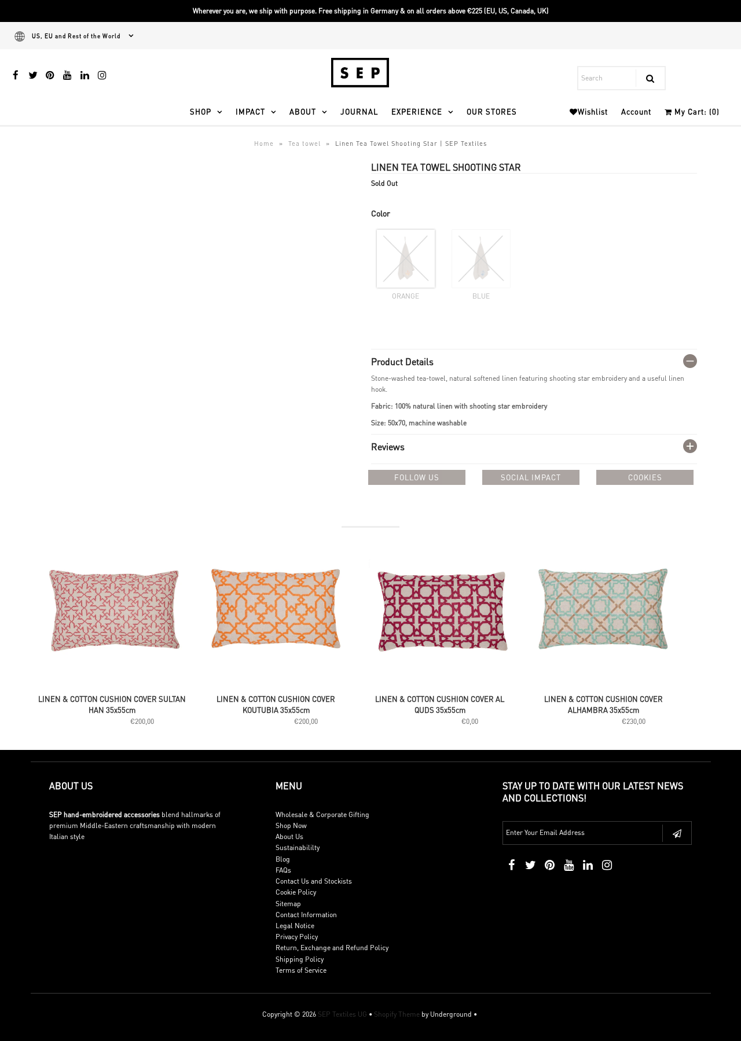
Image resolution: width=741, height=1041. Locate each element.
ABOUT (302, 111)
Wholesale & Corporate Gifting (322, 814)
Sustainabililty (298, 847)
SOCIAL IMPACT (531, 477)
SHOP (200, 111)
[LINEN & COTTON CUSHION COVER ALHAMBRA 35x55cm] (604, 682)
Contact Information (306, 914)
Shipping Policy (300, 959)
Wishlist (593, 111)
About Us (289, 836)
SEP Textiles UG (342, 1014)
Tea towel (304, 143)
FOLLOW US (416, 477)
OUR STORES (492, 111)
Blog (283, 859)
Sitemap (288, 903)
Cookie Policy (296, 892)
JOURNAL (359, 111)
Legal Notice (295, 925)
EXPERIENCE (416, 111)
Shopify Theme (397, 1014)
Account (636, 111)
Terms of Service (301, 970)
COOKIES (645, 477)
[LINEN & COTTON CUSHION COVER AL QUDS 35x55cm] (440, 682)
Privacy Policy (297, 936)
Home (264, 143)
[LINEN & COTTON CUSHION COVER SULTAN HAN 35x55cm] (113, 682)
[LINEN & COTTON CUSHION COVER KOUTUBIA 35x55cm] (276, 682)
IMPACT (250, 111)
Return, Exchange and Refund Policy (332, 947)
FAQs (283, 870)
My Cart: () (696, 111)
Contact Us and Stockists (314, 881)
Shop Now (291, 825)
